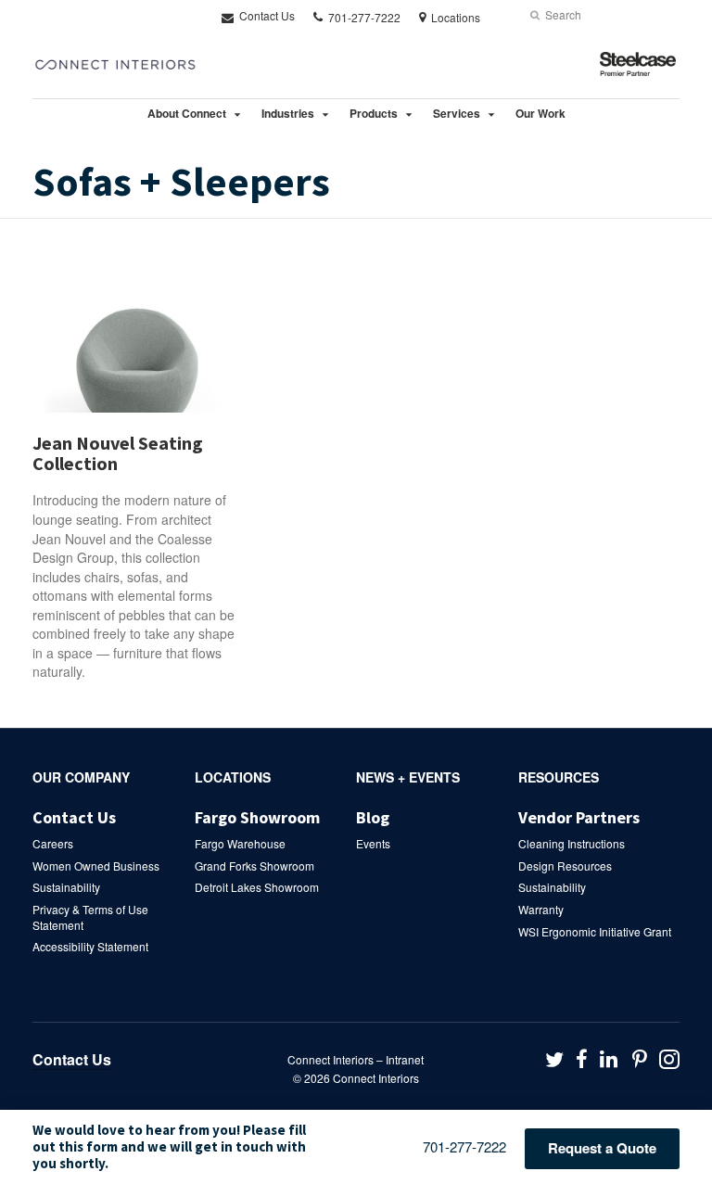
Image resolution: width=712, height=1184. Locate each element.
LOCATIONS (233, 777)
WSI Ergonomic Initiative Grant (594, 931)
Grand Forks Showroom (254, 865)
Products (374, 113)
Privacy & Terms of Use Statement (90, 917)
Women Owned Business (95, 865)
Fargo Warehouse (240, 843)
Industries (287, 113)
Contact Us (265, 15)
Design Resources (565, 865)
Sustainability (66, 887)
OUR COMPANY (81, 777)
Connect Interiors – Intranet (355, 1059)
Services (456, 113)
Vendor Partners (579, 817)
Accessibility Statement (90, 946)
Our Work (540, 113)
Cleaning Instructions (571, 843)
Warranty (541, 909)
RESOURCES (558, 777)
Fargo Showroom (257, 817)
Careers (52, 843)
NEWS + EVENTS (408, 777)
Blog (372, 817)
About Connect (186, 113)
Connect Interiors (376, 1078)
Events (373, 843)
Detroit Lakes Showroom (257, 887)
